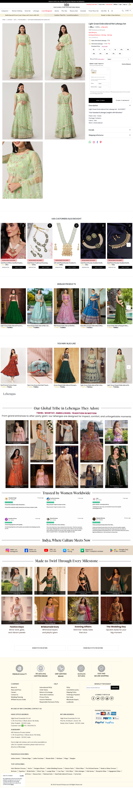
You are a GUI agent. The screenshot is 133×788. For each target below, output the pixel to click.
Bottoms (14, 771)
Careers (13, 692)
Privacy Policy (44, 697)
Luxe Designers (47, 11)
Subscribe (115, 687)
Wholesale (109, 4)
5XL (100, 53)
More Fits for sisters (39, 648)
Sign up (125, 4)
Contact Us (14, 694)
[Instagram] (103, 698)
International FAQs (46, 687)
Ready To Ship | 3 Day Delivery (110, 15)
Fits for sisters (22, 19)
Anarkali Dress (26, 774)
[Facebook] (93, 698)
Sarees (57, 11)
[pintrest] (112, 698)
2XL (121, 49)
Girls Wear (69, 771)
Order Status (44, 690)
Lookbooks (70, 702)
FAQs (68, 687)
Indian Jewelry (15, 758)
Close (22, 775)
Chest (92, 83)
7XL (113, 53)
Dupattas (22, 771)
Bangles (72, 758)
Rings (66, 758)
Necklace (59, 758)
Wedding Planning (17, 697)
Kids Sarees (90, 771)
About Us (14, 687)
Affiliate (115, 4)
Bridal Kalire (31, 771)
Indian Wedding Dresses (55, 768)
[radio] (108, 69)
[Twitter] (98, 698)
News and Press (16, 690)
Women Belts (50, 758)
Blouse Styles (97, 59)
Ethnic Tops (40, 771)
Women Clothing (17, 11)
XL (115, 49)
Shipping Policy (71, 692)
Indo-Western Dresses (18, 768)
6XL (107, 53)
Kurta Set (27, 11)
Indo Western (105, 11)
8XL (120, 53)
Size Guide (105, 46)
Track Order (101, 4)
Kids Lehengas (79, 771)
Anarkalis (83, 11)
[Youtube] (107, 698)
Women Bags (26, 758)
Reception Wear (101, 771)
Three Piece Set (93, 11)
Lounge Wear (51, 771)
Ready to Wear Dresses (108, 768)
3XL (128, 49)
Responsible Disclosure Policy (49, 702)
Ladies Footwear (38, 758)
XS (93, 49)
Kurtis (30, 768)
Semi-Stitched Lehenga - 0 (100, 40)
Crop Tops (60, 771)
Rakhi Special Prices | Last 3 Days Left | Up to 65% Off (22, 15)
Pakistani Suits (48, 774)
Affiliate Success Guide (18, 699)
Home (3, 19)
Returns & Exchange (46, 692)
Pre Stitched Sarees (92, 768)
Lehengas (36, 11)
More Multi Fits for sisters (93, 648)
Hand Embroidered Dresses (63, 774)
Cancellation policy (72, 690)
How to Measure (126, 64)
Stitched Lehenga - (100, 44)
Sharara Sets (74, 11)
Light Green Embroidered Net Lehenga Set (39, 19)
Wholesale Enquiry (72, 699)
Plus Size (64, 11)
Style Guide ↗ (101, 59)
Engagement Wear (115, 771)
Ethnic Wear (80, 768)
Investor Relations (46, 699)
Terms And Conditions (47, 694)
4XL (94, 53)
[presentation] (5, 245)
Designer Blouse (39, 768)
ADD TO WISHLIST (123, 100)
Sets (15, 19)
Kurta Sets (77, 774)
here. (12, 784)
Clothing (9, 19)
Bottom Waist (94, 86)
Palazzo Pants (69, 768)
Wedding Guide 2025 (91, 4)
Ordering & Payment (73, 694)
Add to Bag (100, 100)
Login (120, 4)
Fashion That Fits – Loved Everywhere (66, 15)
